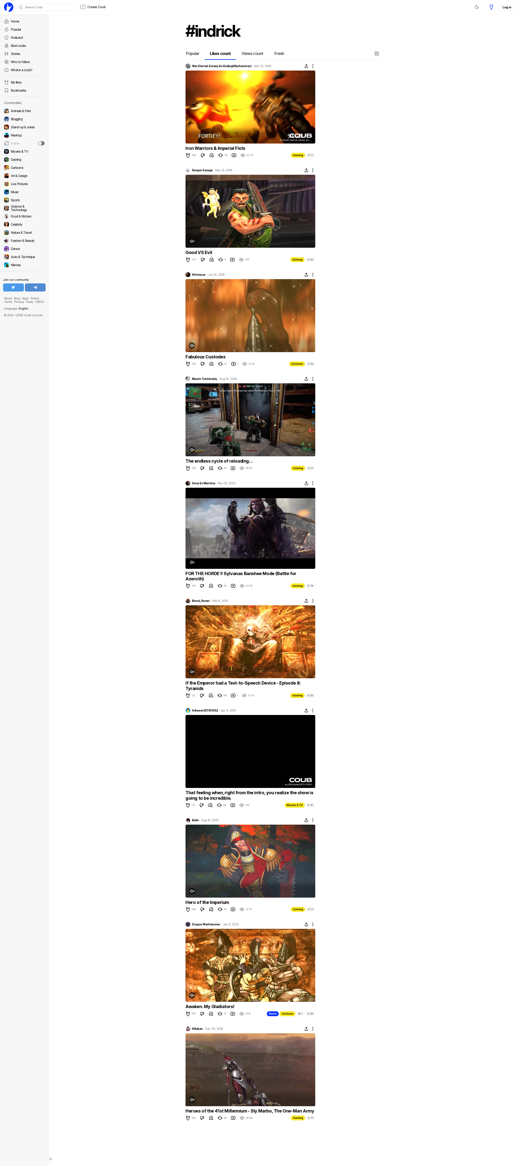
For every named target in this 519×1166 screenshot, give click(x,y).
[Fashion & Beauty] (24, 241)
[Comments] (211, 155)
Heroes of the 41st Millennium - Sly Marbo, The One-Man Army (250, 1110)
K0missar (199, 274)
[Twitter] (13, 287)
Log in (507, 7)
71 (310, 155)
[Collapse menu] (51, 1159)
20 (310, 259)
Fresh (279, 53)
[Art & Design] (24, 176)
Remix (273, 1013)
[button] (377, 53)
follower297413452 (205, 710)
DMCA (40, 301)
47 (310, 805)
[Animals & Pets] (24, 111)
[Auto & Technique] (24, 257)
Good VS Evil (199, 252)
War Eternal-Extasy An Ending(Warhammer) (221, 66)
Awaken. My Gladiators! (210, 1006)
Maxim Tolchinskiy (204, 378)
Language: (16, 308)
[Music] (24, 192)
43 (310, 363)
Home (15, 21)
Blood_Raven (201, 600)
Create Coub (96, 7)
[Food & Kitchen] (24, 216)
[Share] (306, 66)
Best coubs (18, 46)
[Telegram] (35, 287)
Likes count (220, 53)
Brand (35, 298)
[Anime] (24, 143)
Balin (195, 820)
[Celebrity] (24, 224)
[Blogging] (24, 119)
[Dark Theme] (477, 7)
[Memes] (24, 265)
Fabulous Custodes (205, 356)
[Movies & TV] (24, 151)
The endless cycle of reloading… (219, 461)
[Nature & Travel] (24, 232)
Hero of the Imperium (207, 902)
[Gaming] (24, 159)
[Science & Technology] (24, 208)
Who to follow (20, 62)
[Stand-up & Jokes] (24, 127)
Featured (17, 37)
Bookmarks (18, 90)
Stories (15, 54)
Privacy (19, 301)
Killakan (197, 1028)
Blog (17, 298)
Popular (16, 29)
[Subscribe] (41, 143)
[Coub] (8, 7)
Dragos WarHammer (206, 924)
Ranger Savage (202, 170)
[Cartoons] (24, 168)
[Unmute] (192, 241)
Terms (8, 301)
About (8, 298)
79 (310, 585)
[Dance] (24, 249)
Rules (30, 301)
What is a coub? (21, 70)
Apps (25, 298)
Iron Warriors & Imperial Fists (215, 148)
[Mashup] (24, 135)
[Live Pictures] (24, 184)
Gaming (298, 155)
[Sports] (24, 200)
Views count (252, 53)
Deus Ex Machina (203, 483)
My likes (16, 82)
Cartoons (297, 363)
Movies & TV (295, 805)
